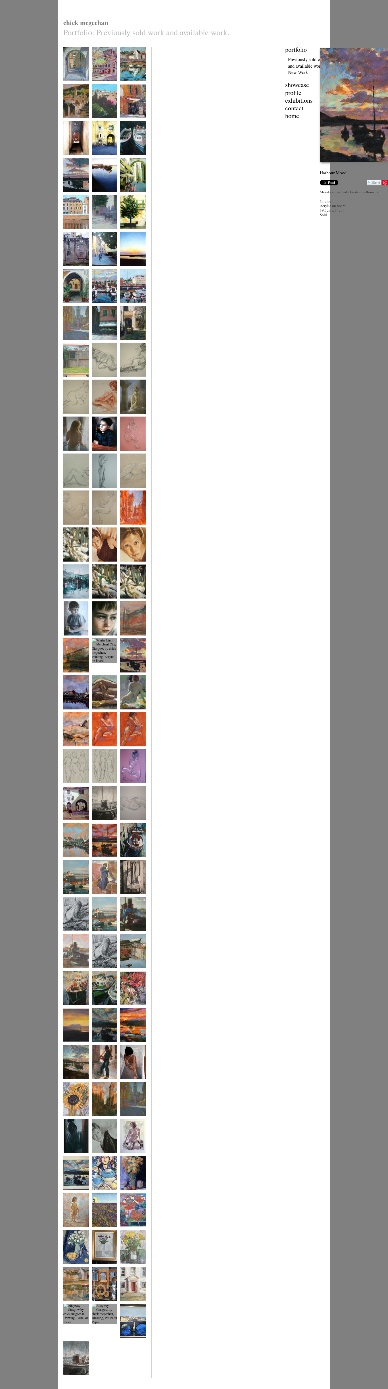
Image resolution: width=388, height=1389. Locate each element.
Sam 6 (96, 491)
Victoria (125, 380)
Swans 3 (126, 602)
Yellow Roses (129, 1267)
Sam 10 (125, 454)
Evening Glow (129, 1046)
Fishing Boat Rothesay (128, 863)
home (292, 115)
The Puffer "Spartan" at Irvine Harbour (75, 902)
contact (294, 108)
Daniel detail (100, 639)
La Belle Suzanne (103, 1156)
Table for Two (129, 1009)
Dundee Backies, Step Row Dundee (75, 382)
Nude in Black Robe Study (72, 752)
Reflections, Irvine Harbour (75, 604)
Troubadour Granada (71, 160)
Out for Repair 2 (131, 639)
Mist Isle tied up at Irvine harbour (104, 826)
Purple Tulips (101, 1267)
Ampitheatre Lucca (104, 158)
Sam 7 (124, 491)
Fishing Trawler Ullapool (73, 1011)
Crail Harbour (72, 1304)
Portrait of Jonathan (98, 456)
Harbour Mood (130, 676)
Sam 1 (96, 417)
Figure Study (100, 713)
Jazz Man (98, 1082)
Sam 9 (96, 528)
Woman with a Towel (72, 1158)
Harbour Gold (72, 1082)
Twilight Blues (101, 1046)
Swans (67, 565)
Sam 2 (67, 491)
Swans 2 (97, 602)
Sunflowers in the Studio (75, 1121)
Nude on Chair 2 (131, 750)
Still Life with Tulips (72, 1269)
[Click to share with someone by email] (374, 182)
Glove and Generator (98, 974)
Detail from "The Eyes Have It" (131, 567)
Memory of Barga (132, 232)
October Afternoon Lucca (104, 271)
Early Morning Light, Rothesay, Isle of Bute (103, 310)
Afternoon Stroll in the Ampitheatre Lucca (76, 828)
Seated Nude (128, 1156)
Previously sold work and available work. (307, 62)
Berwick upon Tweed (129, 1343)
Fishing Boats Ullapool (101, 1011)
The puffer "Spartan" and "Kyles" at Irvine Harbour (103, 941)
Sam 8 (67, 528)
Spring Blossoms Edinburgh (103, 86)
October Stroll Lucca (129, 197)
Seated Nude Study (133, 713)
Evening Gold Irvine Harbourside (76, 197)
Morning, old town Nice (132, 123)
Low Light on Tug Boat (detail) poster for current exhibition (133, 941)
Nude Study (100, 380)
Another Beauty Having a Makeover (73, 680)
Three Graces (72, 787)
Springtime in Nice (75, 343)
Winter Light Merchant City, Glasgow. (101, 680)
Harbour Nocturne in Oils (75, 863)
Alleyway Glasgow (75, 1341)
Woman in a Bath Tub (131, 1084)
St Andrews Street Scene (132, 530)
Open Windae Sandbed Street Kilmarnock (73, 273)
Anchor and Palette (132, 898)
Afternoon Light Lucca (102, 345)
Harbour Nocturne (75, 713)
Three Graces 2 (102, 787)
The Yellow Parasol (99, 1232)
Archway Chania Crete (74, 308)
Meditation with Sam (130, 789)
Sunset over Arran (75, 1046)
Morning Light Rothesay (130, 308)
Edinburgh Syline (103, 121)
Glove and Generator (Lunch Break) (75, 939)
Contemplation (130, 417)
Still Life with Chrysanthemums (132, 1195)
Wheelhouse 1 (101, 1304)
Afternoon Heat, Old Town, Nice (130, 1121)
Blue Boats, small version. (132, 160)
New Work (298, 72)
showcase (297, 84)
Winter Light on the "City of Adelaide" (130, 976)
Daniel (67, 639)
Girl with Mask (73, 1230)
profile (293, 92)
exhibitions (299, 100)
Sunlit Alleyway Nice (74, 86)
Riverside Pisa (73, 232)
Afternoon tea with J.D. (104, 1195)
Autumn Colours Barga (131, 1232)
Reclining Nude (130, 824)
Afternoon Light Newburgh (74, 123)
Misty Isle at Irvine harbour (76, 1380)
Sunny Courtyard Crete (131, 345)
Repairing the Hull (104, 898)
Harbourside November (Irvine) (104, 197)
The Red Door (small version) (130, 1306)
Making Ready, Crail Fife (130, 86)
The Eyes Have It (103, 565)
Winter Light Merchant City (101, 1121)
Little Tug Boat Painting (73, 974)
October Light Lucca (101, 234)
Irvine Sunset (129, 269)
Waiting (68, 454)
